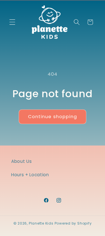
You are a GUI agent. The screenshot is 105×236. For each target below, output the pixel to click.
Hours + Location (30, 175)
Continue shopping (52, 116)
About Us (21, 161)
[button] (12, 22)
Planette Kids (41, 223)
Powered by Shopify (73, 223)
